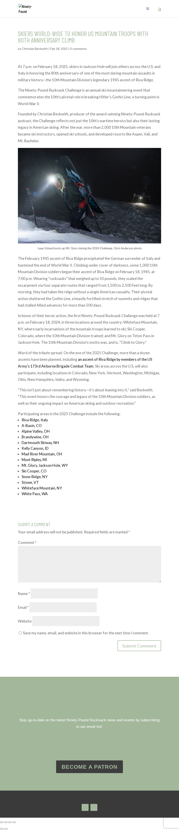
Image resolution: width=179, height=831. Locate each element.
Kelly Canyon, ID (35, 448)
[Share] (10, 822)
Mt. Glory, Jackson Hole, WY (45, 465)
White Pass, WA (35, 493)
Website (25, 621)
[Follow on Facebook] (93, 807)
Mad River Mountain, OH (42, 454)
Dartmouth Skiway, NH (40, 442)
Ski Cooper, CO (34, 471)
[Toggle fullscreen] (6, 822)
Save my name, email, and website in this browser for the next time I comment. (86, 633)
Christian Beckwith (35, 48)
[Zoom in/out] (1, 822)
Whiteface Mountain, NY (42, 488)
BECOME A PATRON (89, 767)
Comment (27, 542)
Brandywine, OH (35, 437)
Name (24, 593)
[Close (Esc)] (14, 822)
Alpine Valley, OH (36, 431)
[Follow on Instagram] (85, 807)
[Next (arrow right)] (6, 828)
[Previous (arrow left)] (1, 828)
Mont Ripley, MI (34, 459)
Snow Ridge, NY (35, 476)
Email (23, 607)
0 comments (78, 48)
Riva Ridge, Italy (35, 420)
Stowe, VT (30, 482)
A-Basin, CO (32, 425)
